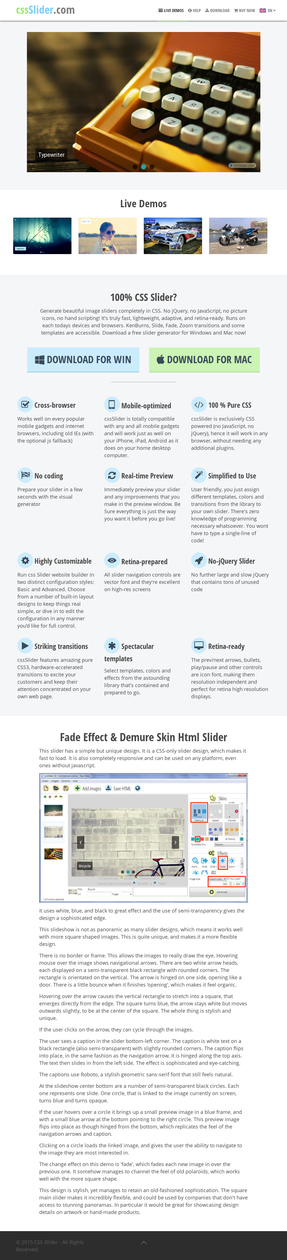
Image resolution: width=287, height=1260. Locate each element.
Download (219, 10)
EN (270, 10)
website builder (70, 574)
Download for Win (87, 359)
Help (196, 10)
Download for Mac (208, 359)
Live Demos (173, 10)
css (45, 10)
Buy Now (246, 10)
